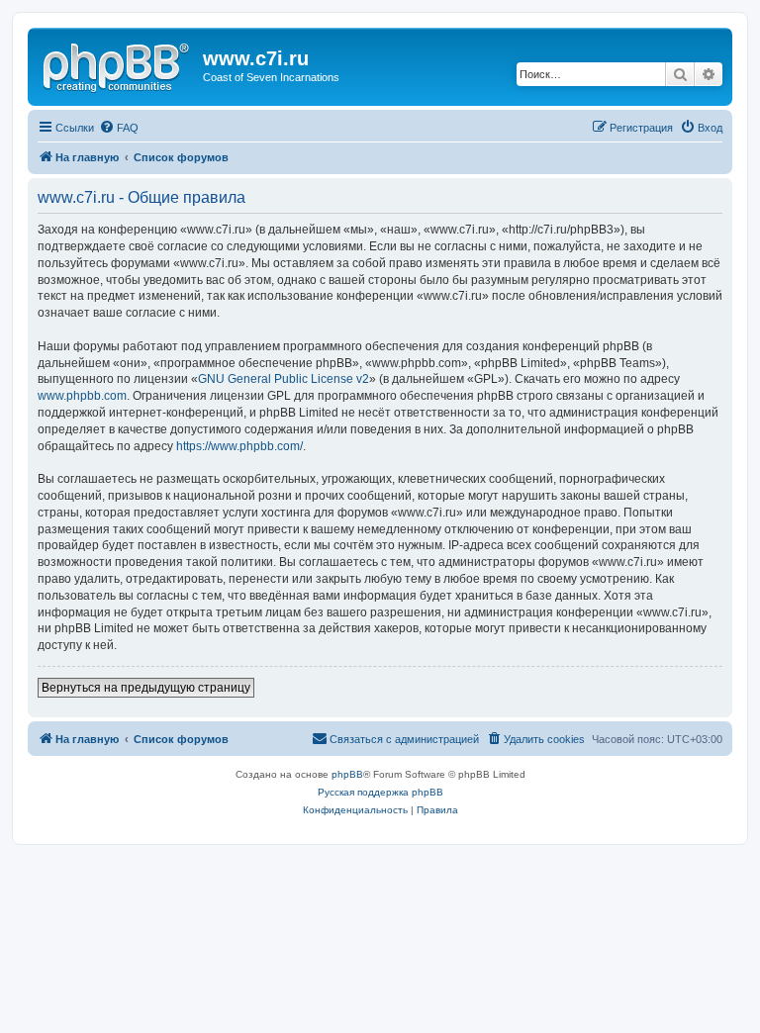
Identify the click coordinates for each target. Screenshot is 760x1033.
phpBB (347, 774)
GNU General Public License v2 (283, 379)
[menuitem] (119, 128)
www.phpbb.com (82, 396)
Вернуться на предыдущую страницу (146, 688)
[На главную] (118, 64)
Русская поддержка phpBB (380, 792)
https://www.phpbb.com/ (239, 446)
